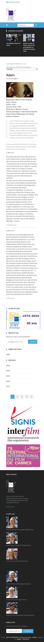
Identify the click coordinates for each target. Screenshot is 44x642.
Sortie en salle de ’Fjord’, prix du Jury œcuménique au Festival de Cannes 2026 (29, 47)
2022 (8, 381)
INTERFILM (26, 639)
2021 (8, 386)
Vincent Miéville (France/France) (16, 599)
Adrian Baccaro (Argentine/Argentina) (18, 545)
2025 (8, 366)
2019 (25, 64)
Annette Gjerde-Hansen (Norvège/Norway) (19, 529)
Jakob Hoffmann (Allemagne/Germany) (18, 584)
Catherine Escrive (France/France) (17, 561)
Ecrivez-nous (10, 507)
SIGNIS (19, 639)
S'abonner (32, 342)
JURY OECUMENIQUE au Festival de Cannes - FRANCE (21, 637)
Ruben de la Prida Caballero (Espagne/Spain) (20, 615)
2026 (8, 355)
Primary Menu (14, 2)
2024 (8, 371)
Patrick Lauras (12, 225)
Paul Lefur (11, 298)
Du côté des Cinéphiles (14, 64)
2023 (8, 376)
